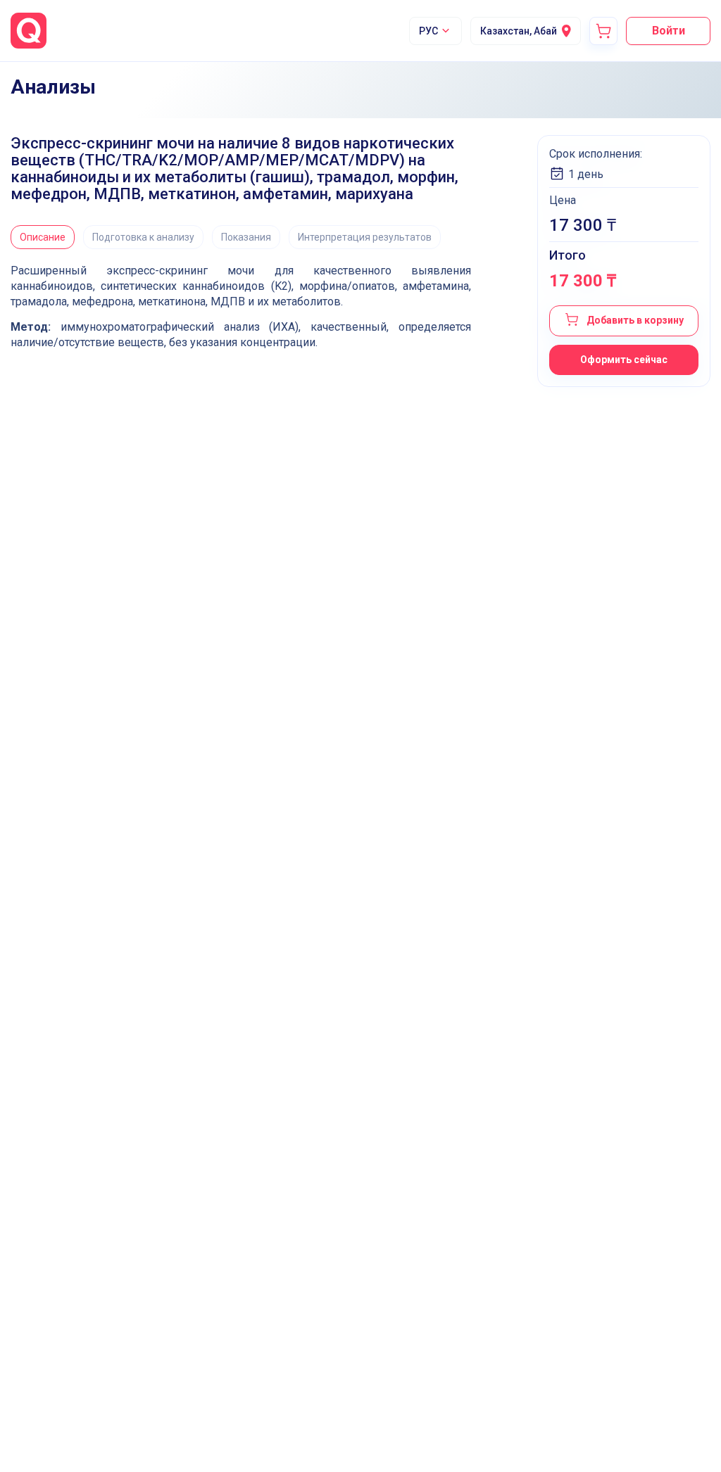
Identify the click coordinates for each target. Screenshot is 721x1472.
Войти (668, 30)
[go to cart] (603, 31)
